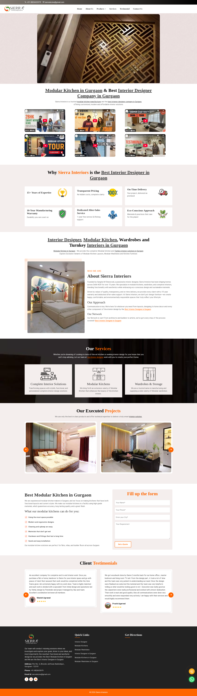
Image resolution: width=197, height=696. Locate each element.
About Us (89, 9)
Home (79, 9)
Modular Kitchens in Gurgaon (85, 658)
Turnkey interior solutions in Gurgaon (128, 251)
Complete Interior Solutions (48, 384)
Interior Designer (64, 239)
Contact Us (137, 9)
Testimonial (125, 9)
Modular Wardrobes (82, 650)
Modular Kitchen (100, 239)
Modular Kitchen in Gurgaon (73, 90)
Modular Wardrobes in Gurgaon (86, 661)
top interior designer (95, 357)
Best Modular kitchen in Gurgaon (59, 657)
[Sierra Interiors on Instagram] (31, 679)
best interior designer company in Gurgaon (124, 102)
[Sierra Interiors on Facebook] (26, 679)
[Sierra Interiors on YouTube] (36, 679)
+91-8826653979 (33, 2)
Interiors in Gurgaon (107, 245)
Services (112, 9)
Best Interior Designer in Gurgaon (138, 309)
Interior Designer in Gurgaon (85, 654)
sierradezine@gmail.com (54, 2)
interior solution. (135, 417)
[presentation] (26, 449)
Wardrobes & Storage (148, 384)
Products (101, 9)
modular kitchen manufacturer (89, 102)
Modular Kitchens (98, 384)
